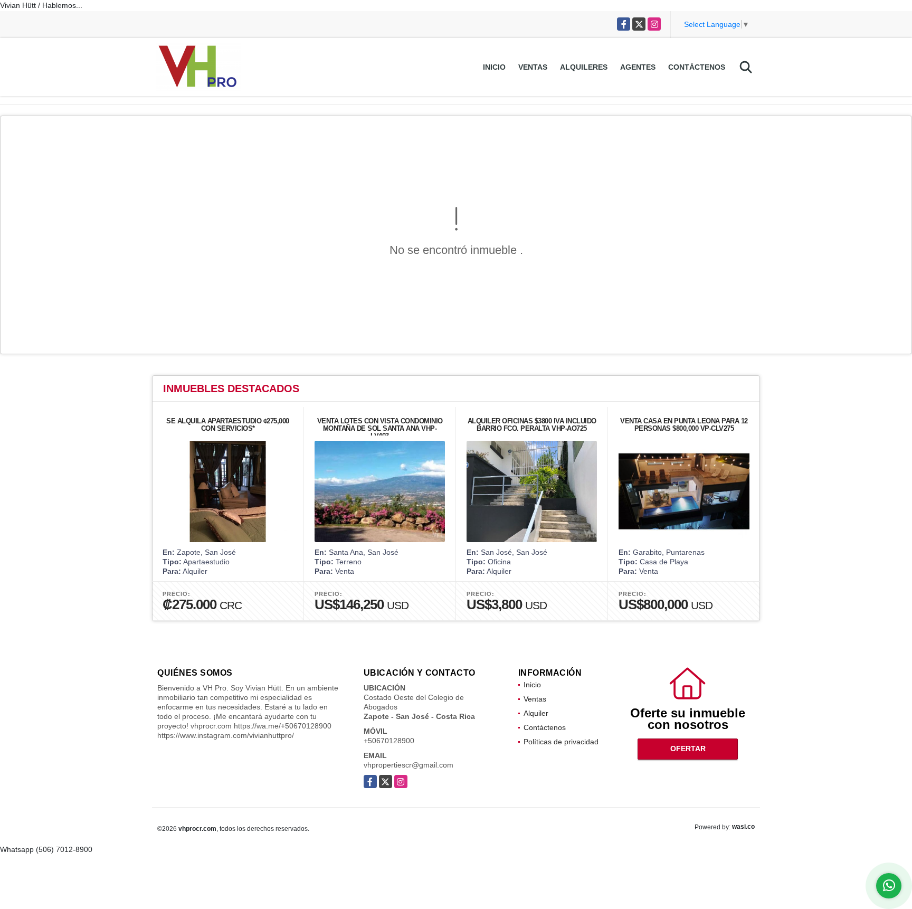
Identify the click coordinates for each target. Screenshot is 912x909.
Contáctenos (696, 67)
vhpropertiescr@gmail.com (408, 765)
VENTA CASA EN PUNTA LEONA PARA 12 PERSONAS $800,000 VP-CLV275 (684, 424)
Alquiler (536, 713)
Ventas (532, 67)
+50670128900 (389, 740)
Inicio (494, 67)
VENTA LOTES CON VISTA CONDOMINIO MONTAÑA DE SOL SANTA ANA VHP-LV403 (380, 428)
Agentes (638, 67)
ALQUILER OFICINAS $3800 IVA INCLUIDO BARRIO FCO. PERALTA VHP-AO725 (532, 424)
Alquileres (583, 67)
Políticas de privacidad (561, 741)
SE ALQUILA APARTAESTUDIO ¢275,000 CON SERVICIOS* (227, 424)
